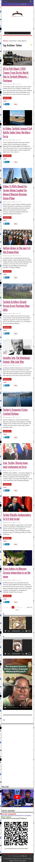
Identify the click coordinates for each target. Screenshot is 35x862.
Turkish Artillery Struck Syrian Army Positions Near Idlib (16, 306)
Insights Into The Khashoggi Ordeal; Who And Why (16, 360)
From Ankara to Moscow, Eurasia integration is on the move (16, 572)
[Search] (30, 1)
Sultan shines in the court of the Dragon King (16, 250)
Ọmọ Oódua (23, 860)
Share (7, 104)
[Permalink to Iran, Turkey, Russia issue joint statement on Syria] (17, 459)
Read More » (7, 98)
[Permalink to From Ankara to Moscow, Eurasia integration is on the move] (17, 565)
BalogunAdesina (8, 84)
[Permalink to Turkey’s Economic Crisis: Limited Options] (17, 406)
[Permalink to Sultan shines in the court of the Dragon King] (17, 244)
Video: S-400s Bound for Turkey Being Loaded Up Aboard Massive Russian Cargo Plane (15, 192)
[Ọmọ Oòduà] (17, 15)
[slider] (16, 631)
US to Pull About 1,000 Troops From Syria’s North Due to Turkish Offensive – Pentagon (16, 74)
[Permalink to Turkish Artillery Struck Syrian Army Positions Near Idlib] (17, 298)
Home (6, 40)
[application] (17, 624)
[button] (17, 625)
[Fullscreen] (30, 631)
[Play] (5, 631)
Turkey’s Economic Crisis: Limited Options (15, 412)
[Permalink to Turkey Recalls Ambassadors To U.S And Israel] (17, 511)
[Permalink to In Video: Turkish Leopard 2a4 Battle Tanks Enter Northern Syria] (17, 125)
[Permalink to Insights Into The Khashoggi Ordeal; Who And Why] (17, 354)
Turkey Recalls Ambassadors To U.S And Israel (17, 517)
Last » (17, 609)
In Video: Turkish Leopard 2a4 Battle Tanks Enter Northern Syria (17, 132)
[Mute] (26, 631)
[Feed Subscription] (31, 44)
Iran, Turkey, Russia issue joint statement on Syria (15, 465)
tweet (4, 101)
